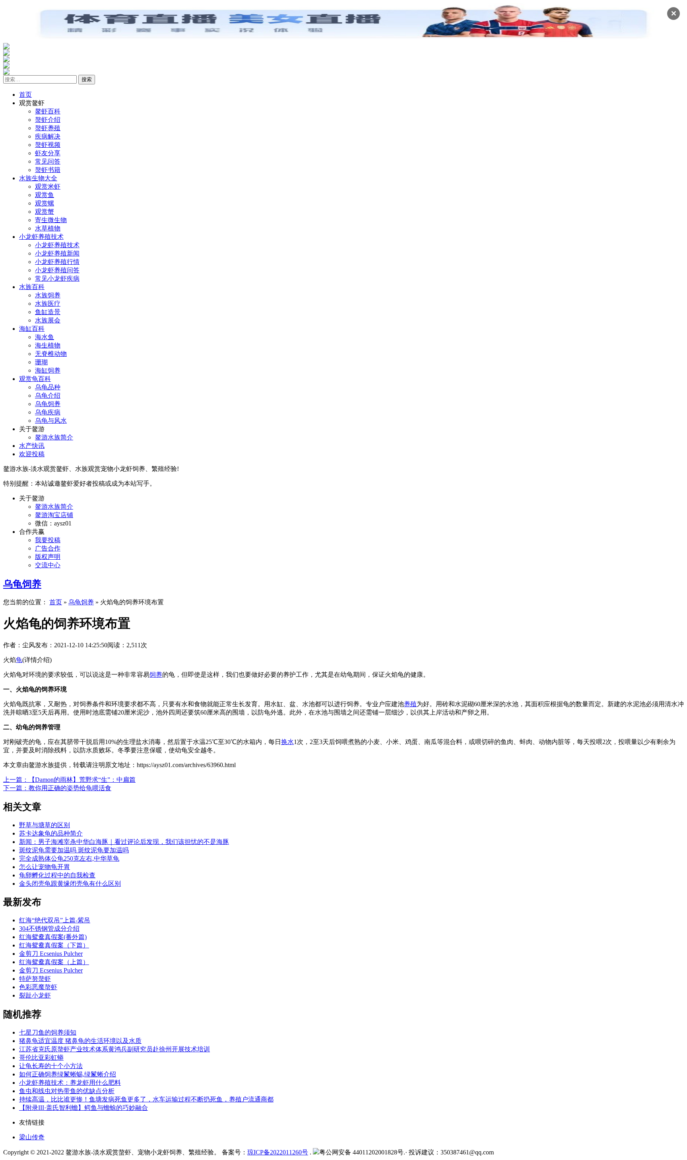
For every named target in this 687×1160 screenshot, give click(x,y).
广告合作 (47, 548)
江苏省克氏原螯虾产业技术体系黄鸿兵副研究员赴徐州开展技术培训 (114, 1049)
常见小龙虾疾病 (57, 278)
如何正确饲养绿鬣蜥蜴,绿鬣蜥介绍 (67, 1074)
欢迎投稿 (32, 454)
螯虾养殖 (47, 128)
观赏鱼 (44, 194)
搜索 (87, 79)
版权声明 (47, 556)
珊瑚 (41, 362)
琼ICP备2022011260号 (277, 1152)
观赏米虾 (47, 186)
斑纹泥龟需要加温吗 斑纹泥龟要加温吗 (74, 850)
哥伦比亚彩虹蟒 (41, 1057)
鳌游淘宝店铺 (54, 515)
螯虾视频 (47, 144)
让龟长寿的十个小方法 (51, 1065)
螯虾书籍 (47, 169)
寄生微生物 (51, 220)
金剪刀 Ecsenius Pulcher (51, 953)
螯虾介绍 (47, 119)
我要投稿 (47, 540)
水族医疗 (47, 303)
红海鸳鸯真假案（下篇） (54, 945)
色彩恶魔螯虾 (38, 987)
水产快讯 (32, 445)
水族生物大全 (38, 178)
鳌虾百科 (47, 111)
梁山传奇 (32, 1137)
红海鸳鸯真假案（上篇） (54, 962)
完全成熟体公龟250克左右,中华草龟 (69, 858)
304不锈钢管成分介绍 (49, 928)
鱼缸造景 (47, 312)
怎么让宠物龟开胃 (44, 866)
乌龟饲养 (47, 403)
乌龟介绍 (47, 395)
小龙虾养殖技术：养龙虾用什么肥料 (70, 1082)
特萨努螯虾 (35, 978)
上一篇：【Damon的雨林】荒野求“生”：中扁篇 (69, 779)
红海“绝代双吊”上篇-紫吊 (54, 920)
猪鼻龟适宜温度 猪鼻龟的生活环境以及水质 (80, 1040)
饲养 (155, 674)
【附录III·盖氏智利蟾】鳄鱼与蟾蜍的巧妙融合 (83, 1107)
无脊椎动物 (51, 353)
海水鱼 (44, 337)
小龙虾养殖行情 (57, 261)
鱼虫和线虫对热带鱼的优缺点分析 (66, 1091)
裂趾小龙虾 (35, 995)
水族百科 (32, 286)
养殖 (410, 704)
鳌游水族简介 (54, 437)
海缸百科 (32, 328)
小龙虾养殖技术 (41, 236)
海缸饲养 (47, 370)
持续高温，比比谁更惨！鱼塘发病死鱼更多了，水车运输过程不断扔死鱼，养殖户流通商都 (146, 1099)
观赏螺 (44, 203)
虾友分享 (47, 153)
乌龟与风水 (51, 420)
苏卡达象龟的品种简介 (51, 833)
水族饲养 (47, 295)
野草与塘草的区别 (44, 825)
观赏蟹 (44, 211)
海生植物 (47, 345)
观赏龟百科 (35, 378)
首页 (25, 94)
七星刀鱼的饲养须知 (47, 1032)
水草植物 (47, 228)
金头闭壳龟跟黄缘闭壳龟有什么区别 (70, 883)
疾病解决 (47, 136)
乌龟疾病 (47, 412)
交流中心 (47, 565)
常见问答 (47, 161)
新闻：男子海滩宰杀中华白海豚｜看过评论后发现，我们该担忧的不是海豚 (124, 841)
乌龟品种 (47, 387)
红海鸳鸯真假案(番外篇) (53, 936)
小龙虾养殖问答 (57, 270)
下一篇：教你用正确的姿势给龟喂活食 (57, 788)
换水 (287, 741)
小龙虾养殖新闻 (57, 253)
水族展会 (47, 320)
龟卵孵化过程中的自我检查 (57, 875)
